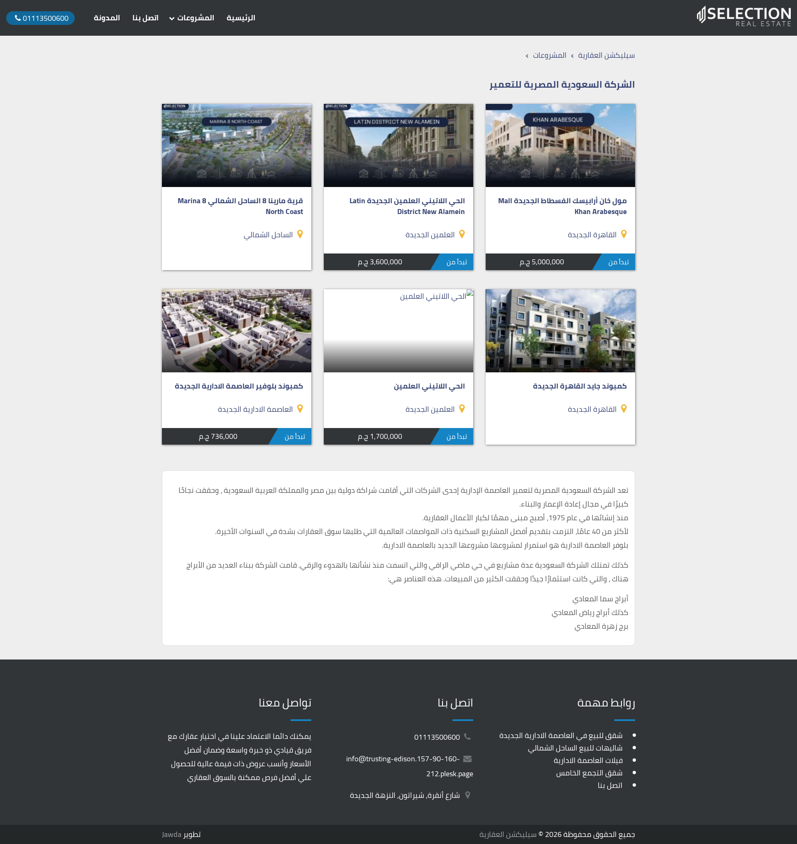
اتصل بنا (145, 18)
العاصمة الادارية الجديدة (255, 409)
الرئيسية (241, 18)
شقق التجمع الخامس (589, 773)
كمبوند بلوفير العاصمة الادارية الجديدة (239, 386)
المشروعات (195, 18)
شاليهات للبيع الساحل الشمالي (575, 748)
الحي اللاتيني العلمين (429, 386)
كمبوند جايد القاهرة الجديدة (580, 386)
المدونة (107, 18)
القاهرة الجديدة (592, 234)
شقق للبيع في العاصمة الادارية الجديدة (561, 735)
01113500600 (438, 737)
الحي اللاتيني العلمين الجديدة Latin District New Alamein (407, 206)
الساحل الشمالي (268, 234)
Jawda (171, 834)
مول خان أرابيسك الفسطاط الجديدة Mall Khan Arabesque (562, 206)
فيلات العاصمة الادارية (588, 760)
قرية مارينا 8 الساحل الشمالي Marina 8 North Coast (240, 206)
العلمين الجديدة (430, 234)
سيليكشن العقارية (508, 834)
